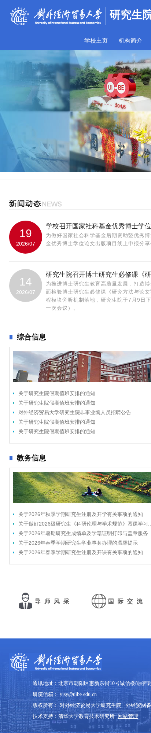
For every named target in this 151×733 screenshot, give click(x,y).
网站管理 (128, 716)
